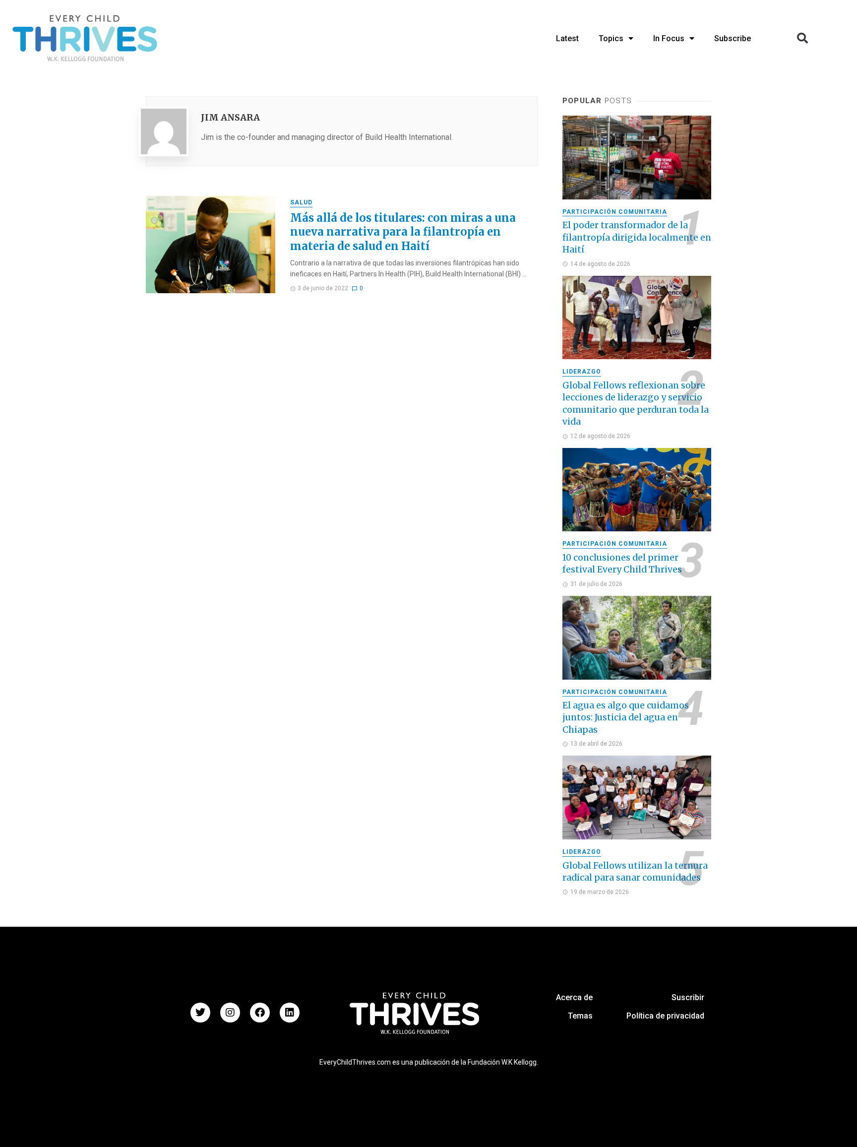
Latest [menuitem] (567, 38)
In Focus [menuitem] (668, 38)
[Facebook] (260, 1012)
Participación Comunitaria (614, 211)
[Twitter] (200, 1012)
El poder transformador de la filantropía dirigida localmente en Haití (636, 237)
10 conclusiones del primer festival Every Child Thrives (622, 563)
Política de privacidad (665, 1015)
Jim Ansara (230, 117)
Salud (301, 202)
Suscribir (688, 997)
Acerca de (574, 997)
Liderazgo (581, 371)
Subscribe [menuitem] (732, 38)
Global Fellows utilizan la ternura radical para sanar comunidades (635, 872)
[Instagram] (230, 1012)
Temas (580, 1015)
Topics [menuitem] (611, 38)
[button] (802, 38)
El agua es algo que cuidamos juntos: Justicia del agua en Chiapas (625, 717)
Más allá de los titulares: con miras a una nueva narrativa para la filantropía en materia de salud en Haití (403, 232)
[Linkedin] (290, 1012)
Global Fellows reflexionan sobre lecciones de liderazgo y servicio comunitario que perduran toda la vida (635, 404)
